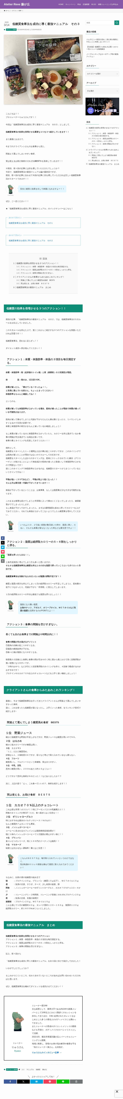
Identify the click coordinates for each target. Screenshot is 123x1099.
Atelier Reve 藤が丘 (17, 4)
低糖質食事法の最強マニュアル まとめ (33, 287)
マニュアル (30, 1069)
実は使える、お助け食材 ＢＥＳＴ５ (35, 283)
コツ (23, 1069)
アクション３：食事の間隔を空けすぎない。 (37, 273)
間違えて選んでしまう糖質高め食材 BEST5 (38, 280)
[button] (10, 1082)
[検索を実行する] (116, 22)
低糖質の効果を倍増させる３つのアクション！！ (37, 263)
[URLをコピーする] (76, 1082)
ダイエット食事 (11, 29)
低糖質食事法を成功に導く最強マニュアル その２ (31, 241)
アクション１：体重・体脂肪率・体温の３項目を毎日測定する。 (45, 267)
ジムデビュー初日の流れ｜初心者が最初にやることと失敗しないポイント (102, 40)
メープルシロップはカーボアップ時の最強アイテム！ (102, 55)
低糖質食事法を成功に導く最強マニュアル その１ (31, 223)
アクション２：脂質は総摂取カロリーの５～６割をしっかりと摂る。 (47, 270)
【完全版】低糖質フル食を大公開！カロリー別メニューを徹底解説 (102, 48)
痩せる (44, 1069)
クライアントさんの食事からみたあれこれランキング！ (40, 277)
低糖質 (38, 1069)
